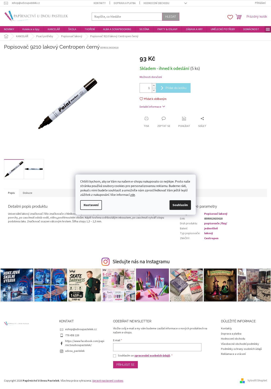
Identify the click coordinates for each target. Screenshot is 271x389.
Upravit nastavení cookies (107, 381)
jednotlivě (211, 229)
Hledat (170, 16)
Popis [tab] (11, 193)
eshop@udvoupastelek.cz (81, 329)
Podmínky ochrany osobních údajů (241, 349)
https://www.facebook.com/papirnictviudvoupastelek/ (84, 343)
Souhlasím (180, 205)
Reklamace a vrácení (233, 354)
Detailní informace (150, 107)
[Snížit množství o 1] (154, 90)
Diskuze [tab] (27, 193)
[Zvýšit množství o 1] (154, 85)
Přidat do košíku (175, 88)
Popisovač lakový (215, 214)
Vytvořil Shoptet (257, 381)
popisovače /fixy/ (215, 224)
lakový (208, 233)
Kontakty (100, 3)
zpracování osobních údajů (152, 356)
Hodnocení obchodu (156, 3)
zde (132, 195)
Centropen (211, 238)
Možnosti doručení (151, 77)
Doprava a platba (125, 3)
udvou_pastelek (75, 351)
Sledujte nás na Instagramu (141, 261)
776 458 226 (72, 335)
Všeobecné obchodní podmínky (240, 344)
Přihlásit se (125, 364)
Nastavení (91, 205)
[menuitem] (9, 29)
